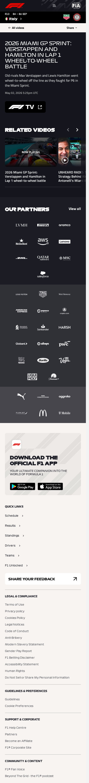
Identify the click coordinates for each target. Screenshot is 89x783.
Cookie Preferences (19, 706)
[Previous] (68, 129)
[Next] (77, 129)
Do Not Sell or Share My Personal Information (37, 677)
